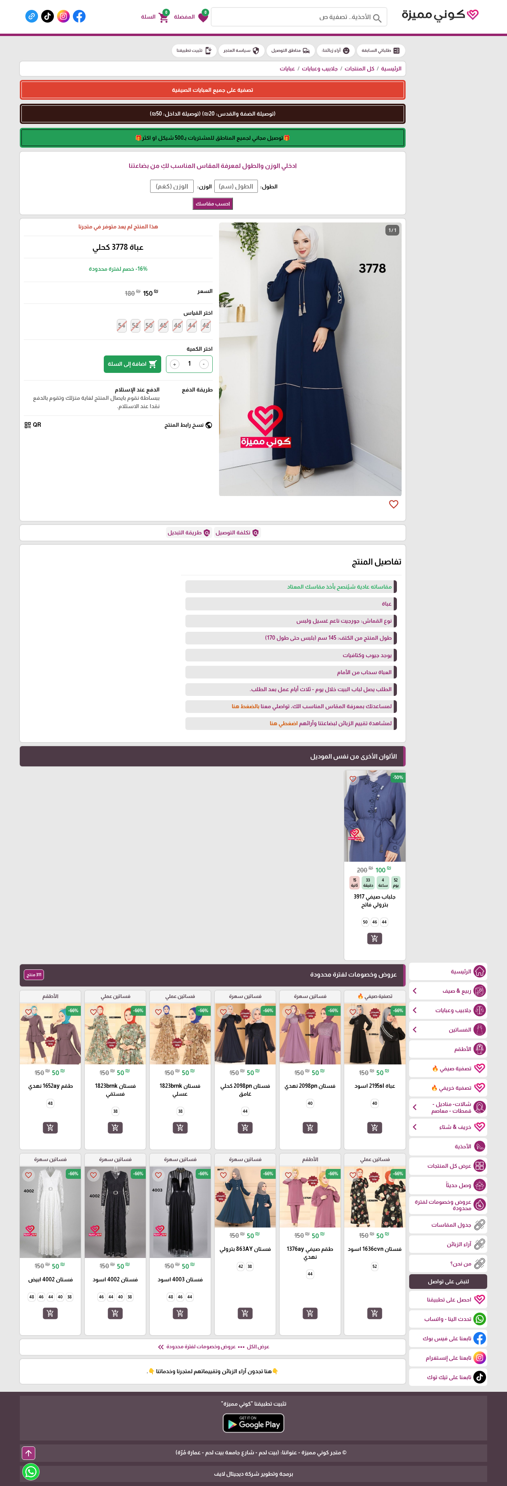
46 (177, 325)
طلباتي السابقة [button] (381, 51)
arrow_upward (28, 1453)
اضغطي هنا (284, 723)
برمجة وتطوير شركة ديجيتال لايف (253, 1474)
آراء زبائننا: (336, 51)
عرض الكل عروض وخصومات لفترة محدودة (212, 1347)
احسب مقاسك (213, 204)
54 (121, 325)
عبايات (287, 68)
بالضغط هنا (245, 706)
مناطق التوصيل (290, 51)
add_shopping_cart (375, 939)
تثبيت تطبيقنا (194, 51)
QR (32, 425)
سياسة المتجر (241, 51)
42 (205, 325)
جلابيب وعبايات (320, 68)
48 (163, 325)
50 (149, 325)
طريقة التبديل (189, 533)
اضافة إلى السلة (132, 364)
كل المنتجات (359, 68)
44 (191, 325)
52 (135, 325)
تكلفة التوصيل (237, 533)
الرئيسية (391, 68)
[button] (191, 17)
